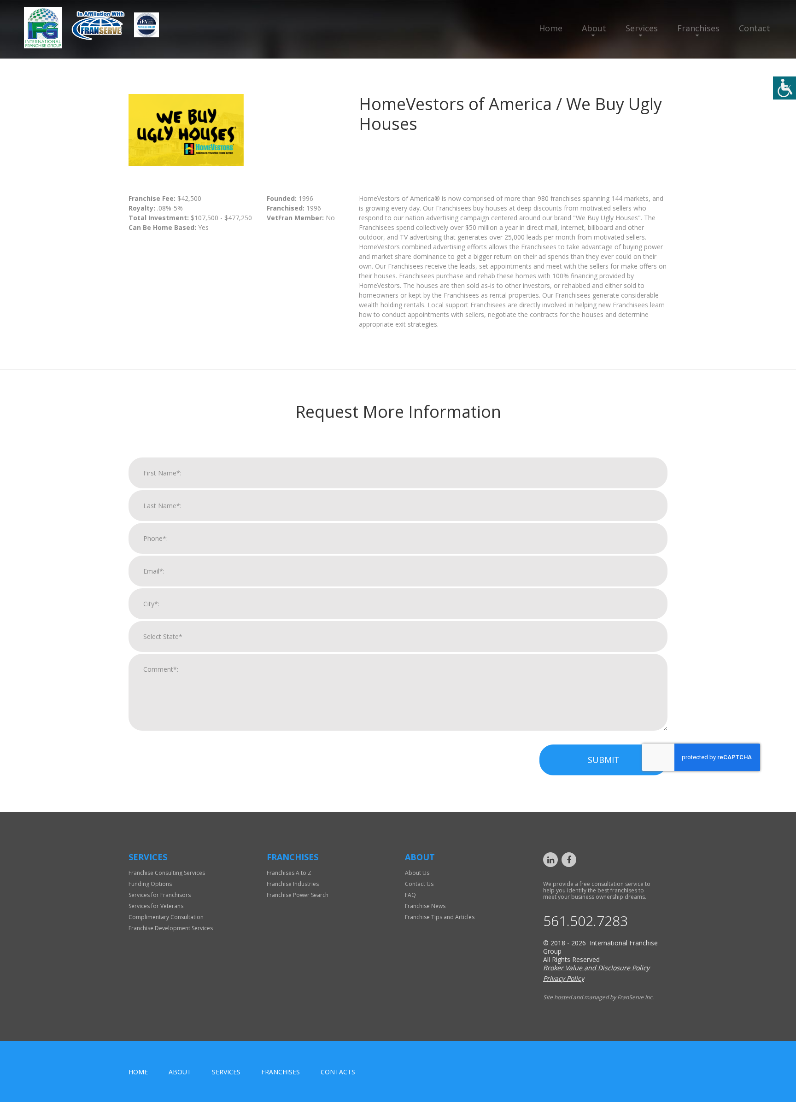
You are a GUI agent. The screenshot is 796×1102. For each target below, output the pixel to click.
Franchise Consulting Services (167, 873)
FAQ (410, 895)
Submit (604, 759)
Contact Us (419, 884)
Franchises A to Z (289, 873)
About (594, 28)
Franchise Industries (293, 884)
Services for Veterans (156, 906)
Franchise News (425, 906)
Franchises (698, 28)
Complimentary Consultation (166, 917)
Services (642, 28)
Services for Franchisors (160, 895)
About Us (417, 873)
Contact (754, 28)
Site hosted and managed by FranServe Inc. (598, 997)
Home (550, 28)
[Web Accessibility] (784, 88)
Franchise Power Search (297, 895)
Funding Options (150, 884)
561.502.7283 (585, 921)
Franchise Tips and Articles (439, 917)
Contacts (338, 1071)
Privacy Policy (563, 978)
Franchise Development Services (171, 928)
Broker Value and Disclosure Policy (596, 967)
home (138, 1071)
